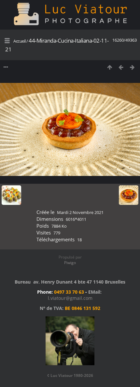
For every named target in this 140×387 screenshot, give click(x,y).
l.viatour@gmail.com (70, 298)
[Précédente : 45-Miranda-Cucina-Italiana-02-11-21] (121, 67)
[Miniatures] (109, 67)
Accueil (19, 41)
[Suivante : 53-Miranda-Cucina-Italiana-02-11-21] (132, 67)
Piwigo (70, 262)
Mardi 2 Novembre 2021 (80, 212)
